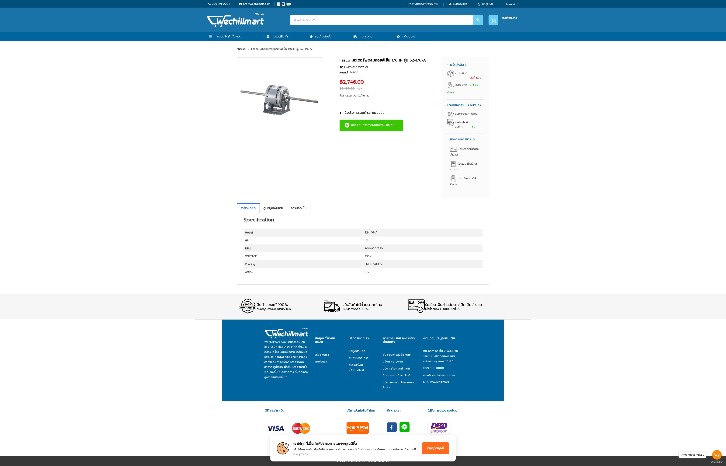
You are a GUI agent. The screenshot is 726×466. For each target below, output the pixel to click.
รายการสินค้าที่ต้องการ (425, 4)
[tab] (248, 208)
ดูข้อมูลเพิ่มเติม (273, 208)
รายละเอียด (248, 208)
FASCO (354, 73)
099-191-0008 (221, 4)
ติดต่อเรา (321, 362)
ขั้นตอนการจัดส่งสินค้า (397, 375)
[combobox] (386, 20)
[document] (363, 448)
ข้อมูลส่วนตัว (357, 351)
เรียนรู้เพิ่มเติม (300, 454)
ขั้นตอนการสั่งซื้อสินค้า (397, 355)
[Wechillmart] (235, 20)
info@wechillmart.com (256, 4)
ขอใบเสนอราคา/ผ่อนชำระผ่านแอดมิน (374, 125)
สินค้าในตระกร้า (358, 358)
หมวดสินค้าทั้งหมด (229, 36)
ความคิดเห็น (298, 208)
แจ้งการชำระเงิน (393, 362)
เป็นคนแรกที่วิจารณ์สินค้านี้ (354, 96)
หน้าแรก (241, 49)
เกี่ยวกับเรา (322, 355)
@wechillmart (439, 382)
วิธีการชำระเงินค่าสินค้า (397, 369)
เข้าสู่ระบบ (487, 4)
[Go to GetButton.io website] (717, 462)
